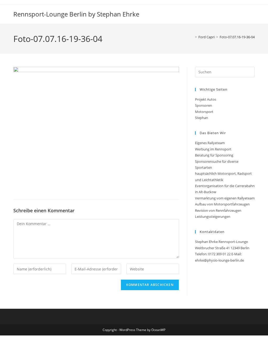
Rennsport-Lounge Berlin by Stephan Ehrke (76, 14)
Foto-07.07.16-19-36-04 (237, 37)
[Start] (192, 37)
